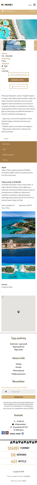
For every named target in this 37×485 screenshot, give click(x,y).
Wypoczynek (18, 350)
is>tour (24, 481)
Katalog (18, 364)
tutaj (31, 408)
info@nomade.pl (20, 424)
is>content (27, 476)
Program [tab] (6, 139)
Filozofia (18, 367)
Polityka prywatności (18, 374)
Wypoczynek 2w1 (18, 347)
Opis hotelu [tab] (6, 144)
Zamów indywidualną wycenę (18, 74)
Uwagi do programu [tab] (8, 155)
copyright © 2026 (18, 472)
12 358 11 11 (20, 421)
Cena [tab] (4, 149)
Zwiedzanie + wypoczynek (18, 344)
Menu (30, 5)
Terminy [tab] (5, 160)
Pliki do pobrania (18, 371)
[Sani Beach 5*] (18, 222)
